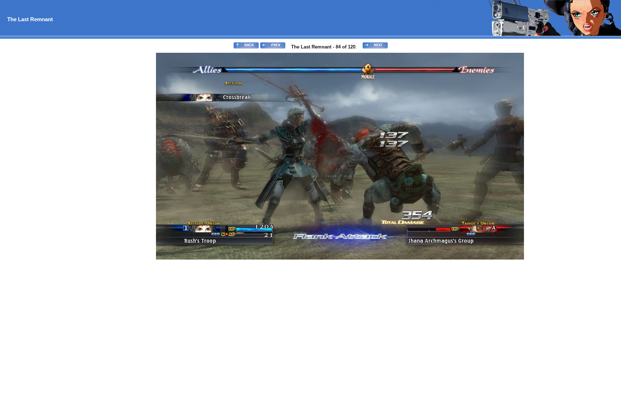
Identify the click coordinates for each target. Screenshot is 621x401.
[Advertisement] (30, 160)
